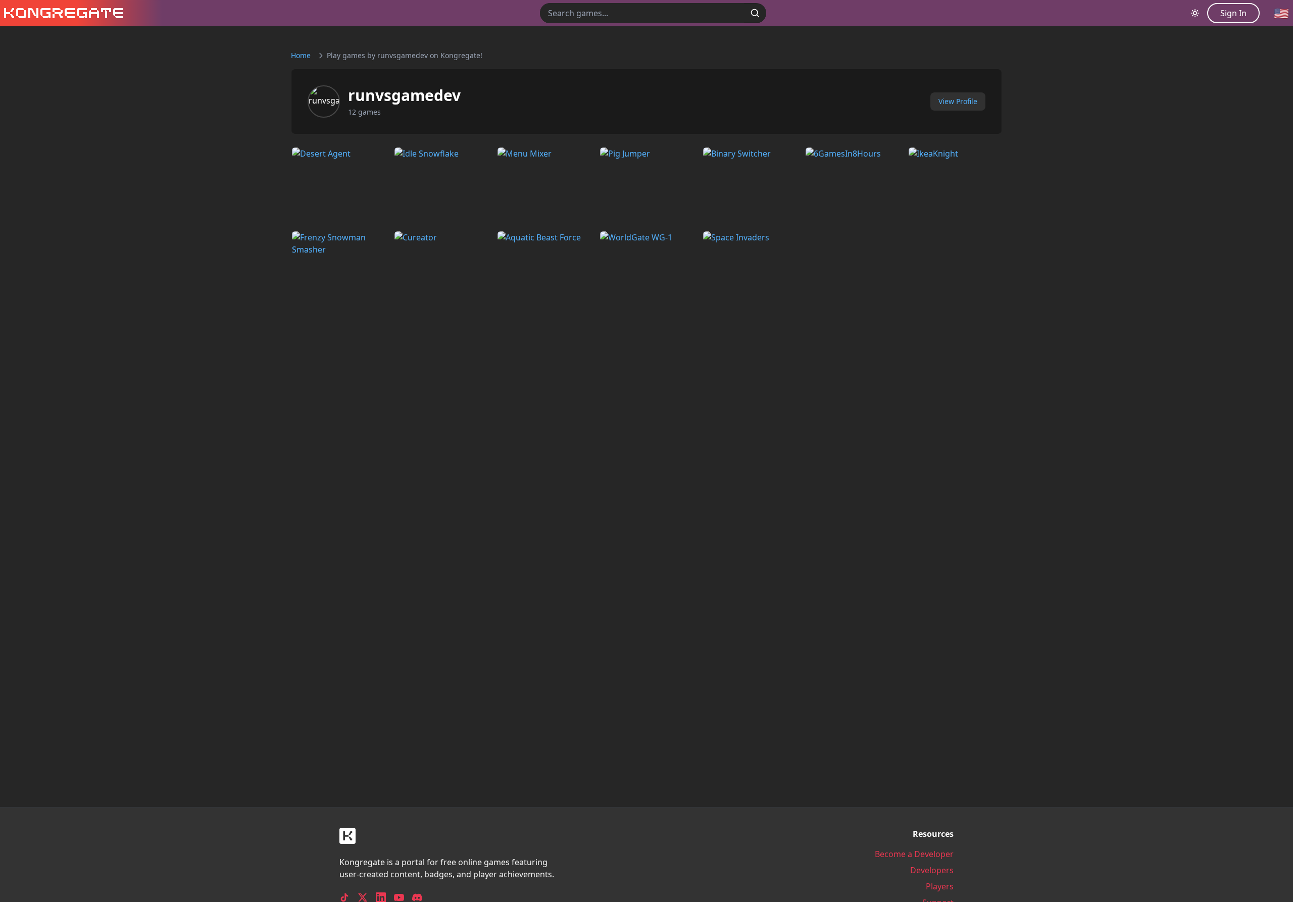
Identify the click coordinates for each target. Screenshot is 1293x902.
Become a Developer (914, 854)
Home (301, 55)
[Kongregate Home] (61, 13)
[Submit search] (755, 13)
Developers (932, 870)
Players (940, 886)
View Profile (957, 101)
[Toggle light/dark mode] (1195, 13)
